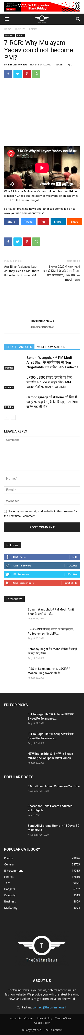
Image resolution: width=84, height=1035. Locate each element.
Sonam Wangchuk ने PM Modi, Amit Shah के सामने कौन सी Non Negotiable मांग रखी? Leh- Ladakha (52, 362)
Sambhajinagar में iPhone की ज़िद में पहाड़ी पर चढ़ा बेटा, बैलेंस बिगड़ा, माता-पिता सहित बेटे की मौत (52, 402)
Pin (43, 221)
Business (20, 29)
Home (7, 29)
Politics (33, 29)
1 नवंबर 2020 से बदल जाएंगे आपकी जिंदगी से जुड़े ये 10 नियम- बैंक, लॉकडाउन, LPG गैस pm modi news (61, 273)
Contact (28, 1018)
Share (11, 221)
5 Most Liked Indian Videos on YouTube (54, 786)
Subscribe (70, 582)
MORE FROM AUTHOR (51, 347)
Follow (72, 565)
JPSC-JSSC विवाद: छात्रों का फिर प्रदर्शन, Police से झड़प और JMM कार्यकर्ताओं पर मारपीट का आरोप (49, 382)
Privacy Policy (44, 1018)
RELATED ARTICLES (19, 347)
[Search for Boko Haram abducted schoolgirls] (14, 811)
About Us (15, 1018)
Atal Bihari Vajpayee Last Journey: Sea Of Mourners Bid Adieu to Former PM (21, 271)
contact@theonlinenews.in (50, 1007)
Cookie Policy (42, 1023)
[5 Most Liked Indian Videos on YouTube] (14, 791)
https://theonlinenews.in (42, 327)
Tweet (28, 221)
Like (74, 556)
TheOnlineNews (17, 64)
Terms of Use (63, 1018)
